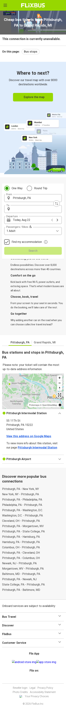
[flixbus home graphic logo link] (33, 5)
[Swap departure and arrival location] (56, 203)
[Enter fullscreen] (59, 395)
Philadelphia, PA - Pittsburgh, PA (22, 505)
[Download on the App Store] (46, 662)
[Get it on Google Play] (24, 662)
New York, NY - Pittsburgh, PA (20, 494)
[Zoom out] (59, 383)
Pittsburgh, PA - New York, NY (20, 489)
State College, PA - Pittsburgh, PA (23, 584)
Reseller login (20, 687)
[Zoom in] (59, 377)
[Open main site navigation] (5, 5)
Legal (32, 687)
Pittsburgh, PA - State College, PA (23, 531)
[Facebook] (31, 679)
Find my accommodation (27, 242)
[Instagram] (32, 679)
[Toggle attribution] (60, 405)
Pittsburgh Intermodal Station (37, 447)
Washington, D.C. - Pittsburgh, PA (22, 515)
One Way (17, 188)
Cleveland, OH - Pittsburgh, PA (21, 521)
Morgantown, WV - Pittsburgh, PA (23, 568)
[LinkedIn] (34, 679)
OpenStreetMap (49, 404)
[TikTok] (36, 679)
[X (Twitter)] (35, 679)
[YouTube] (33, 679)
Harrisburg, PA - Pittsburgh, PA (21, 542)
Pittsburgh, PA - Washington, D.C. (22, 510)
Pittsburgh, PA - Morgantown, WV (23, 526)
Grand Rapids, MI (45, 342)
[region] (33, 391)
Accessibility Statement (43, 692)
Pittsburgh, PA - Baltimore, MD (21, 590)
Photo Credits (20, 692)
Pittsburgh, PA (20, 342)
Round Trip (40, 188)
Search (33, 250)
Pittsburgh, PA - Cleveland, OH (21, 552)
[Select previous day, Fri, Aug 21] (52, 220)
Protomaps (34, 404)
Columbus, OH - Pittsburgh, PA (21, 547)
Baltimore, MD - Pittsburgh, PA (21, 574)
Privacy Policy (45, 687)
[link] (33, 117)
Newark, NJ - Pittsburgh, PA (19, 563)
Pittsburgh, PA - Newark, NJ (19, 579)
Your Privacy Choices (37, 696)
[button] (33, 198)
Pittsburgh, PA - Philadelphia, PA (22, 499)
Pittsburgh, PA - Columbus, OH (21, 558)
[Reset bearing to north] (59, 388)
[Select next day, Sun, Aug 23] (57, 220)
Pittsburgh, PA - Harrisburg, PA (21, 536)
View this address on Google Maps (28, 436)
